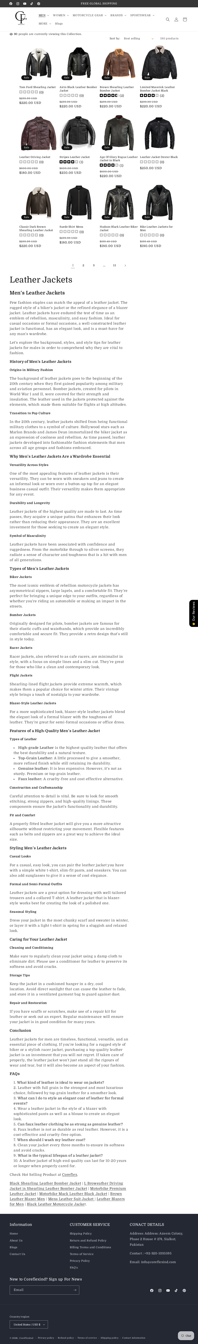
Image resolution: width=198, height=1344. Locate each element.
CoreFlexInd (26, 1338)
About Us (16, 1240)
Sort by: (115, 38)
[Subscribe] (75, 1290)
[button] (43, 15)
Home (14, 1233)
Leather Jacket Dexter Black (159, 157)
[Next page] (125, 265)
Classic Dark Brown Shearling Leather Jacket (36, 228)
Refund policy (66, 1338)
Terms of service (87, 1338)
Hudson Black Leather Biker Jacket (119, 228)
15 (114, 265)
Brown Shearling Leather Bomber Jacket (117, 89)
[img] (109, 96)
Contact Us (17, 1254)
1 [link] (73, 265)
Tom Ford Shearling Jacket (37, 87)
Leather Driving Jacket (34, 157)
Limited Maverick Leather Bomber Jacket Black (157, 89)
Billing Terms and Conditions (90, 1247)
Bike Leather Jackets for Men (156, 228)
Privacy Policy (80, 1260)
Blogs (13, 1247)
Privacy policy (46, 1338)
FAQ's (74, 1267)
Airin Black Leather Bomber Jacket (78, 89)
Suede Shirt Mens (71, 226)
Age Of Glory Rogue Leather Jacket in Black (119, 159)
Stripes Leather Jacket (75, 157)
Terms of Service (82, 1254)
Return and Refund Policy (88, 1240)
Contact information (133, 1338)
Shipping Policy (81, 1233)
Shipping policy (110, 1338)
